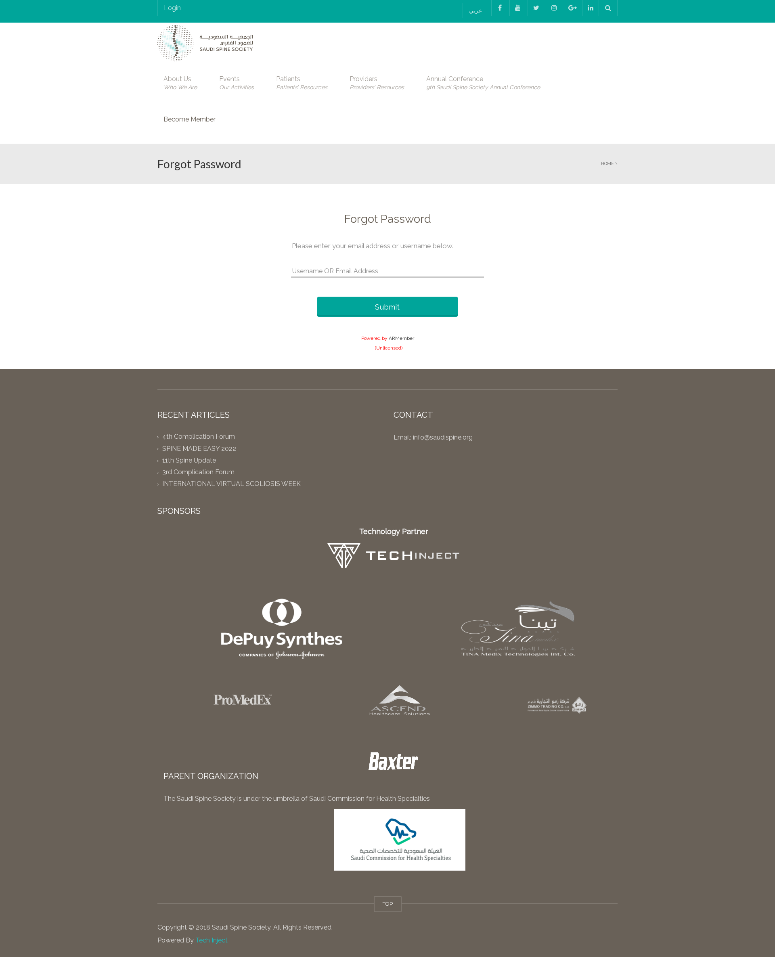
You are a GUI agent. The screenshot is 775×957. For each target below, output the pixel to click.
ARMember (401, 338)
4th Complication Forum (198, 437)
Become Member (189, 119)
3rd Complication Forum (198, 472)
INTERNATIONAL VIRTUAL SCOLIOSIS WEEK (231, 484)
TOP (388, 904)
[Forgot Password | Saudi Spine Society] (205, 42)
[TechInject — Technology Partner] (394, 555)
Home (607, 163)
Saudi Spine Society (240, 927)
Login (172, 8)
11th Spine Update (189, 460)
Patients (301, 82)
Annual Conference (483, 82)
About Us (180, 82)
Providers (377, 82)
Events (236, 82)
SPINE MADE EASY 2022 (199, 448)
